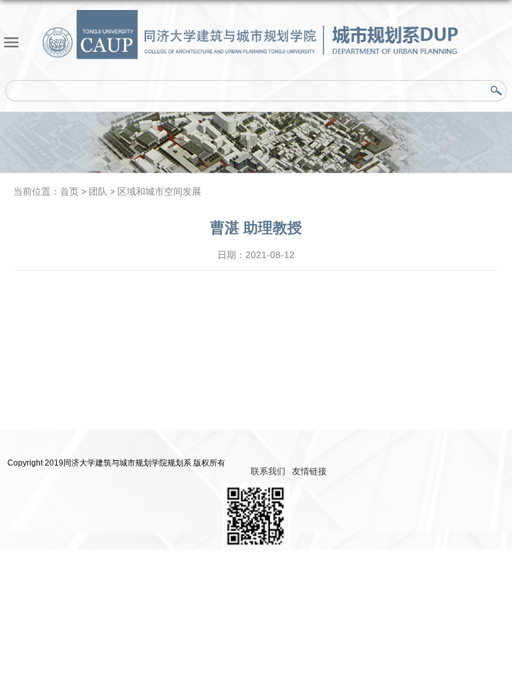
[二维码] (256, 487)
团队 (98, 191)
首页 (69, 191)
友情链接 (309, 471)
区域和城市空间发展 (159, 191)
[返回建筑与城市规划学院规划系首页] (256, 42)
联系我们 (268, 471)
